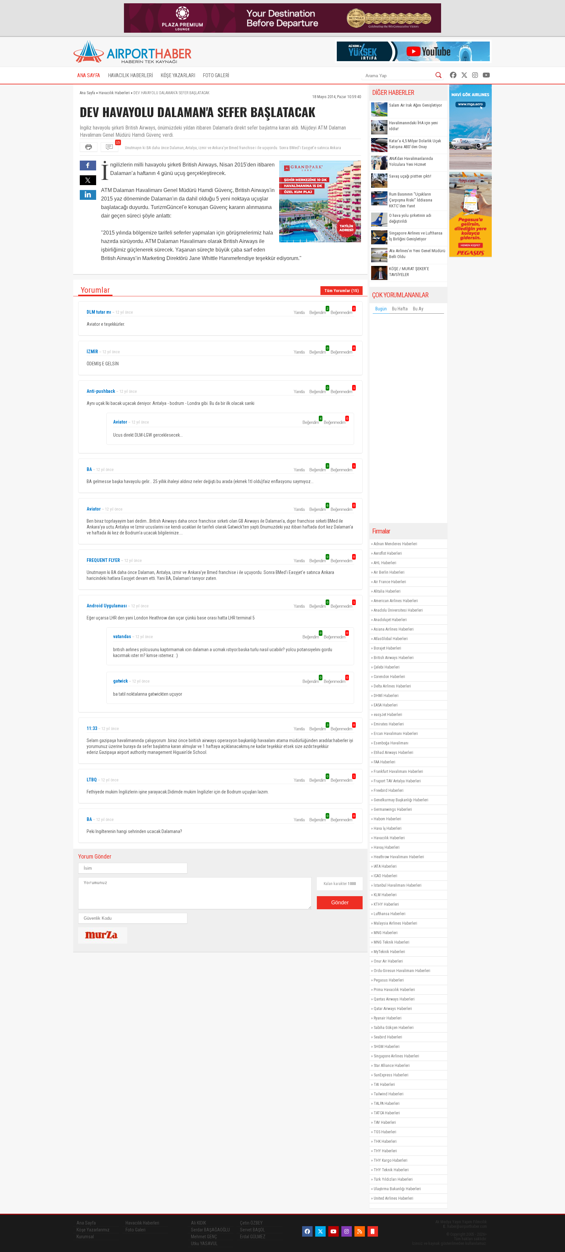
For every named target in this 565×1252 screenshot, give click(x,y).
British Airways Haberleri (394, 657)
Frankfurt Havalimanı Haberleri (398, 771)
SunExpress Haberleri (391, 1075)
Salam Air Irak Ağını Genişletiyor (415, 105)
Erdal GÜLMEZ (252, 1236)
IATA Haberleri (385, 866)
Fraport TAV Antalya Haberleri (397, 781)
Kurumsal (85, 1236)
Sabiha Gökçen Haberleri (394, 1027)
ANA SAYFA (88, 75)
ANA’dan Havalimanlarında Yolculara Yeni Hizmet (411, 161)
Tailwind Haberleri (388, 1094)
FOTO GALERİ (216, 75)
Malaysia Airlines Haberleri (395, 923)
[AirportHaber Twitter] (464, 75)
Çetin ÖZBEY (251, 1223)
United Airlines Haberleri (393, 1198)
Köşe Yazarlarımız (93, 1229)
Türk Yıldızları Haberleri (393, 1179)
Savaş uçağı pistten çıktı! (410, 176)
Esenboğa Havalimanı (391, 743)
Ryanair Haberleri (388, 1018)
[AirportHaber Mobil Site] (373, 1231)
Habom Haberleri (387, 819)
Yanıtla (299, 312)
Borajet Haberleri (387, 648)
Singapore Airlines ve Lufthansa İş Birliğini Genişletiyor (415, 236)
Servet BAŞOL (252, 1229)
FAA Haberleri (384, 762)
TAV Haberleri (385, 1122)
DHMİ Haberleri (386, 695)
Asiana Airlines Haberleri (394, 629)
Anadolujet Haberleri (390, 619)
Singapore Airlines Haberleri (396, 1056)
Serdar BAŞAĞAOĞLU (210, 1229)
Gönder (340, 902)
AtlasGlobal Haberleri (391, 638)
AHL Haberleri (385, 563)
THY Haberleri (385, 1151)
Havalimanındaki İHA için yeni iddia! (413, 125)
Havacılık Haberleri (389, 838)
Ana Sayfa (86, 1223)
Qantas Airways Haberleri (394, 999)
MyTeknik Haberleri (389, 951)
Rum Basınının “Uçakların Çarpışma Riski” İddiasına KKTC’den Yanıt (410, 200)
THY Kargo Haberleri (390, 1160)
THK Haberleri (385, 1141)
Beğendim (318, 312)
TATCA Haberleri (387, 1113)
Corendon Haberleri (389, 676)
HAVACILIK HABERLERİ (130, 75)
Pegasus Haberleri (389, 980)
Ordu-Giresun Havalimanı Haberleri (402, 970)
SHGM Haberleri (387, 1046)
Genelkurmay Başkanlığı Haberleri (401, 800)
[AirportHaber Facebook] (453, 75)
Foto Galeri (136, 1229)
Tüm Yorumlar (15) (341, 290)
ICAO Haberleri (385, 876)
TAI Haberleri (384, 1084)
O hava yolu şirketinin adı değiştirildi (410, 218)
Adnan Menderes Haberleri (395, 544)
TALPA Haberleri (387, 1103)
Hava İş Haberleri (388, 828)
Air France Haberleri (390, 582)
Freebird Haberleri (388, 790)
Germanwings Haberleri (393, 809)
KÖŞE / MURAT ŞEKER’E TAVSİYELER (409, 271)
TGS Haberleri (385, 1132)
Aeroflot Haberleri (388, 553)
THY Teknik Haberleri (391, 1170)
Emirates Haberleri (389, 724)
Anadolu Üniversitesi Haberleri (398, 610)
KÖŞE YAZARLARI (178, 75)
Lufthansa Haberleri (389, 914)
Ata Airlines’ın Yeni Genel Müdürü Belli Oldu (417, 253)
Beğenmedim (342, 312)
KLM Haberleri (385, 895)
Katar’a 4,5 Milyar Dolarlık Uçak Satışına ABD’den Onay (415, 143)
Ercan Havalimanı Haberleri (396, 733)
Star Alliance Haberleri (392, 1065)
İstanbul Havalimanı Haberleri (397, 885)
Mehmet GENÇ (204, 1236)
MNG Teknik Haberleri (391, 942)
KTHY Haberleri (386, 904)
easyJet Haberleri (388, 714)
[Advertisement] (408, 420)
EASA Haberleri (386, 705)
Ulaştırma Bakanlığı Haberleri (397, 1189)
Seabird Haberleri (388, 1037)
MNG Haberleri (386, 932)
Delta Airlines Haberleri (392, 686)
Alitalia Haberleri (387, 591)
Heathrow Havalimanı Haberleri (399, 857)
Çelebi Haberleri (387, 667)
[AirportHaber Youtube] (486, 75)
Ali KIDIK (198, 1223)
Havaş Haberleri (387, 847)
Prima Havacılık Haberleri (394, 989)
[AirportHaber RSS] (359, 1231)
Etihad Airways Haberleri (393, 752)
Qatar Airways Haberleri (393, 1008)
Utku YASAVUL (204, 1243)
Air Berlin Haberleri (389, 572)
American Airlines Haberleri (396, 601)
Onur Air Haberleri (388, 961)
